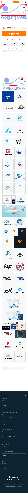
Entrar (22, 2)
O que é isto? (14, 48)
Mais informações (6, 51)
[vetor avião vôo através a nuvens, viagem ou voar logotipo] (8, 154)
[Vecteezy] (2, 2)
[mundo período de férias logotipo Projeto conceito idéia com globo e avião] (7, 316)
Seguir (23, 29)
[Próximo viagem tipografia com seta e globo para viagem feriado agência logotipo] (6, 479)
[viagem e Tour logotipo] (8, 142)
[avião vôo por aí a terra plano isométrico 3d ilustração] (8, 327)
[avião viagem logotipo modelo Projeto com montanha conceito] (9, 119)
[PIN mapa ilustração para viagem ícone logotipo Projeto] (8, 188)
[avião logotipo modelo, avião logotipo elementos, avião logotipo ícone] (6, 128)
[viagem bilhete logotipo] (6, 293)
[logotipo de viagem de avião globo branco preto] (9, 177)
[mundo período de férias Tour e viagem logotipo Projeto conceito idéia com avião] (19, 326)
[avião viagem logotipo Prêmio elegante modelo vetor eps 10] (8, 200)
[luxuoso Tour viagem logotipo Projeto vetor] (17, 130)
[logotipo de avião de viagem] (13, 83)
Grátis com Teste (14, 33)
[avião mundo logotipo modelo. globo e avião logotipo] (10, 487)
